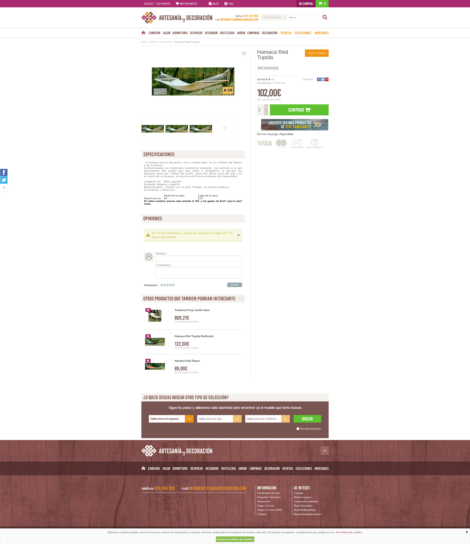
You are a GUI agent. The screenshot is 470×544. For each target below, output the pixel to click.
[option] (193, 342)
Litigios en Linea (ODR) (269, 510)
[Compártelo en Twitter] (322, 79)
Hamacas (166, 41)
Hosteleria (227, 33)
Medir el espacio (302, 497)
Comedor (154, 33)
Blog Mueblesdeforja (305, 510)
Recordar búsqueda (310, 429)
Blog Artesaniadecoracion (307, 514)
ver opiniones (264, 82)
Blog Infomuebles (303, 505)
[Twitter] (4, 180)
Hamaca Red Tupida (187, 41)
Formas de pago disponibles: (275, 134)
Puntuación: (151, 285)
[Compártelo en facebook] (319, 79)
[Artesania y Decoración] (176, 18)
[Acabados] (294, 124)
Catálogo (298, 493)
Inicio (144, 41)
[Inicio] (143, 33)
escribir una (279, 82)
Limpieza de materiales (306, 501)
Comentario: (164, 265)
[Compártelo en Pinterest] (326, 79)
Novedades (322, 33)
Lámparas (253, 33)
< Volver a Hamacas (317, 53)
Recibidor (211, 33)
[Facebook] (4, 172)
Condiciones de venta (268, 493)
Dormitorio (180, 33)
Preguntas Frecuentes (269, 497)
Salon (166, 33)
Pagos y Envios (265, 505)
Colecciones (303, 33)
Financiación (264, 501)
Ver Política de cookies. (349, 532)
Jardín (241, 33)
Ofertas (286, 33)
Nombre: (161, 253)
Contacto (262, 514)
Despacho (196, 33)
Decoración (269, 33)
